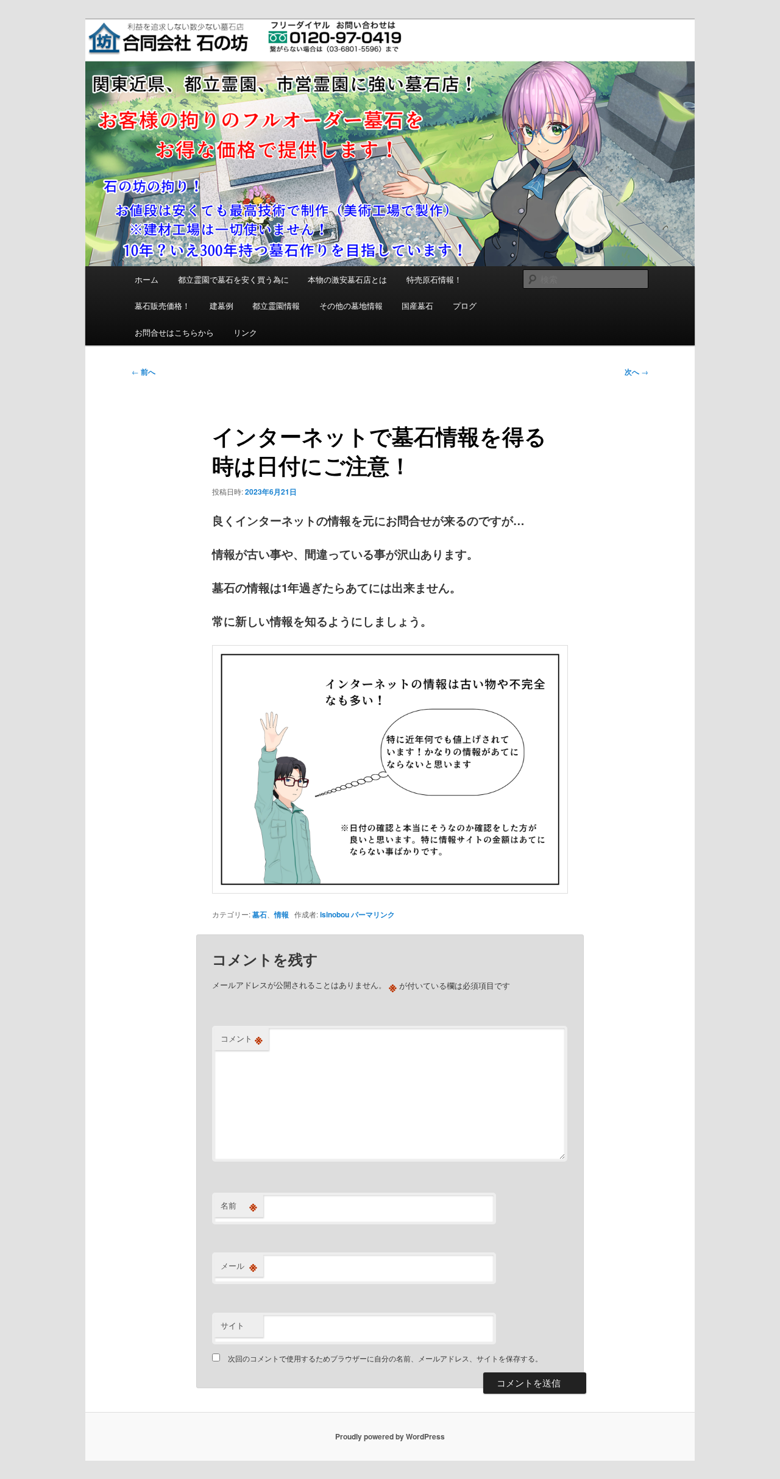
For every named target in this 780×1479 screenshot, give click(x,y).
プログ (465, 305)
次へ (636, 371)
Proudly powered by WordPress (390, 1436)
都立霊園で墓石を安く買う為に (233, 279)
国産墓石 (417, 305)
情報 (281, 914)
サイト (232, 1325)
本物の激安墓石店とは (347, 279)
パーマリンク (373, 914)
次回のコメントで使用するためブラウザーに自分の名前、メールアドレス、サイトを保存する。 (385, 1358)
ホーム (146, 279)
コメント (242, 1038)
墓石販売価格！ (162, 305)
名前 (239, 1205)
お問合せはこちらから (174, 332)
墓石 (259, 914)
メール (239, 1266)
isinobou (334, 914)
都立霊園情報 (276, 305)
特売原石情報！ (434, 279)
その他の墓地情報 (351, 305)
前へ (143, 371)
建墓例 (221, 305)
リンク (245, 332)
